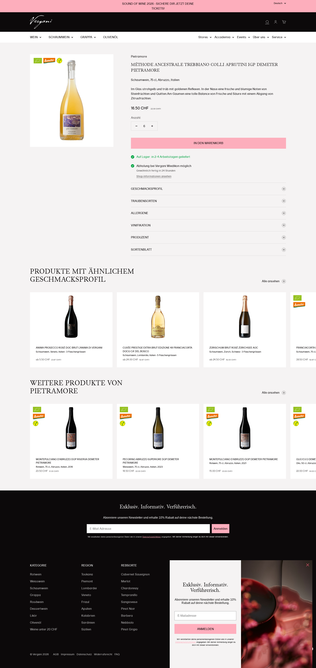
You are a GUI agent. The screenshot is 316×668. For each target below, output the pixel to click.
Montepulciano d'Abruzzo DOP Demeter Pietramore (243, 459)
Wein (34, 37)
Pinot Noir (128, 608)
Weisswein (37, 581)
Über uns (259, 37)
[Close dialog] (307, 565)
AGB (56, 654)
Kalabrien (88, 615)
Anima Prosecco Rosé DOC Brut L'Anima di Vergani (69, 347)
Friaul (85, 602)
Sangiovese (129, 602)
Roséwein (37, 602)
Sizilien (86, 629)
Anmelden (220, 528)
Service (277, 37)
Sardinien (88, 622)
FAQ (117, 654)
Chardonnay (129, 588)
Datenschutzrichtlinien (151, 537)
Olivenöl (110, 37)
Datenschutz (84, 654)
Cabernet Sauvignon (135, 574)
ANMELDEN (205, 629)
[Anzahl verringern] (136, 126)
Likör (33, 615)
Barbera (127, 615)
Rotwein (35, 574)
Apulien (86, 608)
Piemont (87, 581)
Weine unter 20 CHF (43, 629)
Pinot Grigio (129, 629)
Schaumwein (59, 37)
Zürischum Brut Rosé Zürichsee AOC (233, 347)
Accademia (222, 37)
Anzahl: (136, 117)
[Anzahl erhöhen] (152, 126)
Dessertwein (39, 608)
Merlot (125, 581)
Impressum (67, 654)
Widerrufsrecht (103, 654)
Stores (203, 37)
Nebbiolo (127, 622)
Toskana (87, 574)
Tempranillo (129, 595)
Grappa (86, 37)
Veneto (86, 595)
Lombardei (89, 588)
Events (241, 37)
